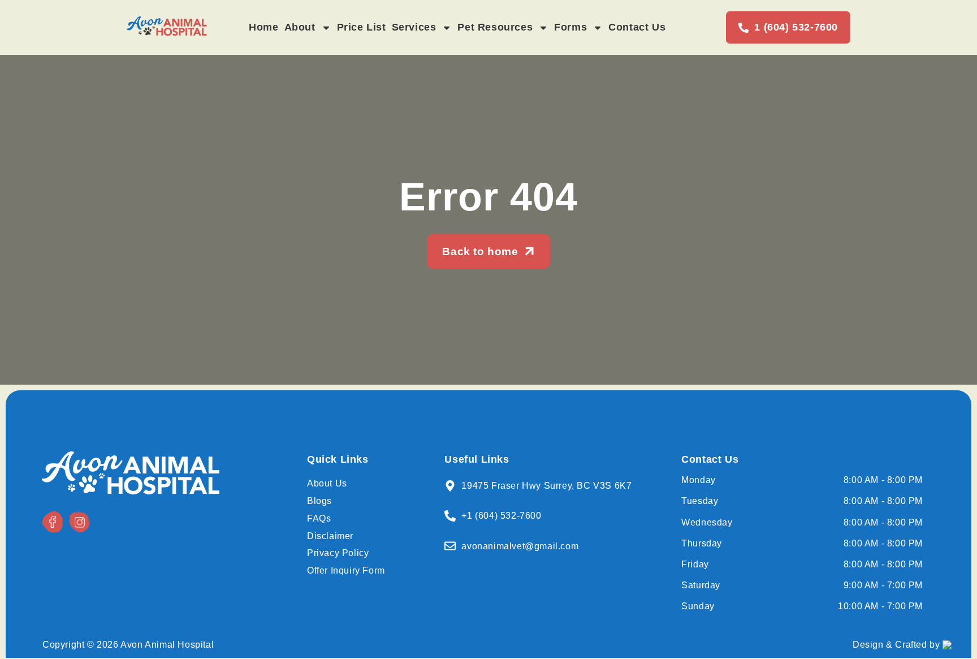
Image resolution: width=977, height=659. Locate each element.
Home (263, 27)
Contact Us (636, 27)
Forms (570, 27)
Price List (361, 27)
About (299, 27)
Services (414, 27)
